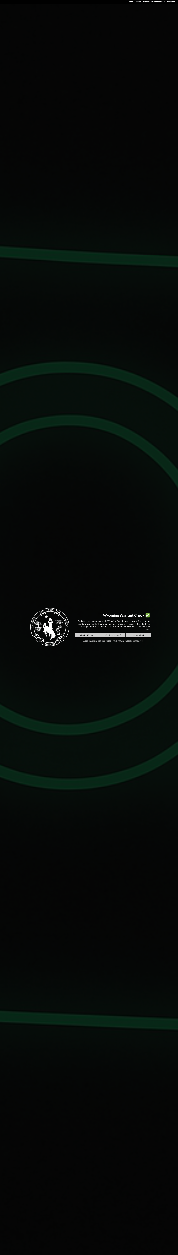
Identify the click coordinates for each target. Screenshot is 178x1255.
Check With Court (87, 635)
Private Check (138, 635)
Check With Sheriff (113, 635)
